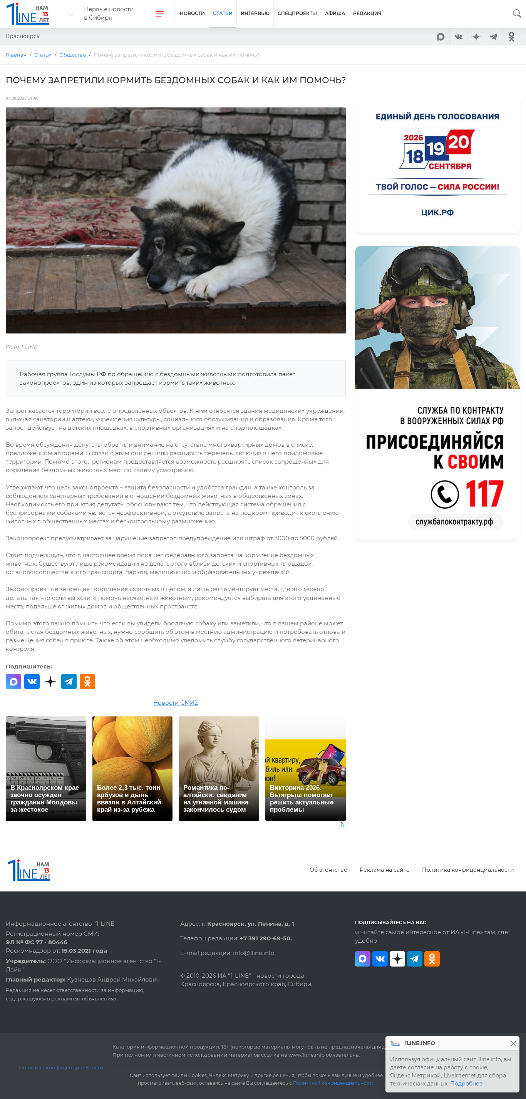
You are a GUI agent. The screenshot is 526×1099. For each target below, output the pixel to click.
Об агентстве (328, 869)
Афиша (335, 13)
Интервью (255, 13)
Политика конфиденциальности (468, 869)
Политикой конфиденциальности (334, 1083)
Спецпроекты (297, 13)
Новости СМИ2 (175, 702)
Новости (192, 13)
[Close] (513, 1043)
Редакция (367, 13)
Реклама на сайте (385, 869)
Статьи (223, 13)
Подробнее (466, 1083)
